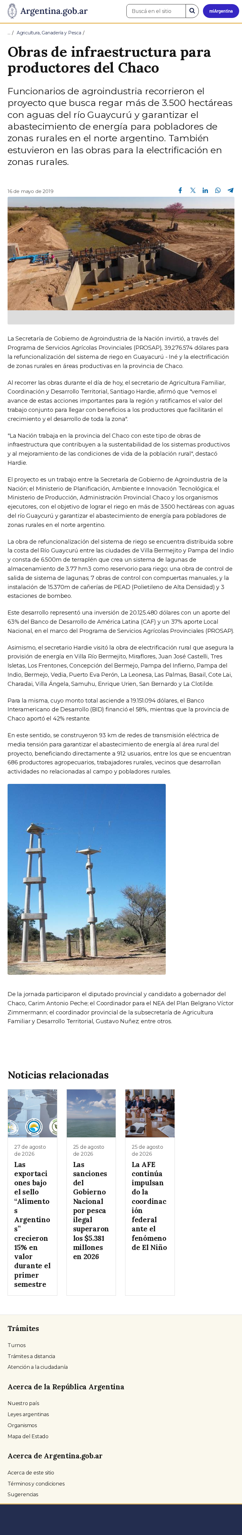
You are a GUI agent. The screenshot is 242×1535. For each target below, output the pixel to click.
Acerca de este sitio (31, 1473)
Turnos (17, 1345)
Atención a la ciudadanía (38, 1367)
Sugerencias (23, 1494)
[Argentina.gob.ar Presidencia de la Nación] (45, 11)
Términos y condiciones (36, 1484)
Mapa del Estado (28, 1436)
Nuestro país (23, 1403)
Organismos (22, 1425)
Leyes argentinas (28, 1414)
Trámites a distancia (31, 1356)
